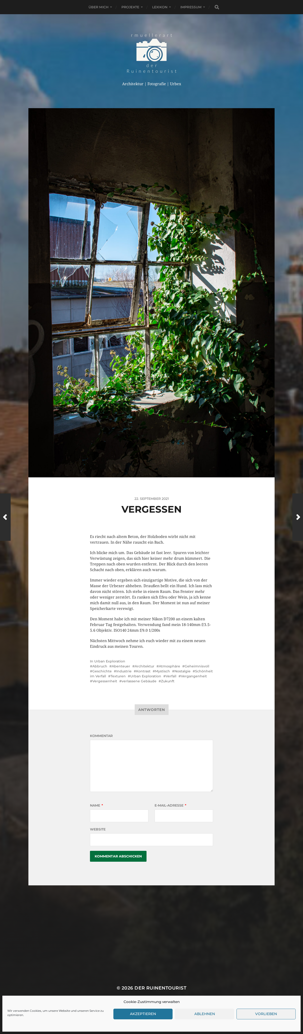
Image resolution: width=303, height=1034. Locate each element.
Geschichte (102, 671)
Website (98, 829)
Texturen (118, 676)
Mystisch (162, 671)
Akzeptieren (143, 1014)
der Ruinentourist (160, 988)
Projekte (130, 7)
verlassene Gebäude (139, 681)
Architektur (144, 666)
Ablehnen (204, 1014)
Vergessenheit (104, 681)
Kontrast (143, 671)
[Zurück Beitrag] (5, 517)
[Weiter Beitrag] (297, 517)
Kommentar (101, 736)
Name (96, 805)
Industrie (124, 671)
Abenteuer (121, 666)
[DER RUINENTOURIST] (151, 53)
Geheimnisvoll (197, 666)
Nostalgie (182, 671)
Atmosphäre (169, 666)
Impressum (190, 7)
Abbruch (99, 666)
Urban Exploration (109, 661)
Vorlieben (266, 1014)
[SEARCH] (216, 7)
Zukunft (167, 681)
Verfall (171, 676)
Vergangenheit (194, 676)
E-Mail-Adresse (170, 805)
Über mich (98, 7)
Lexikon (159, 7)
